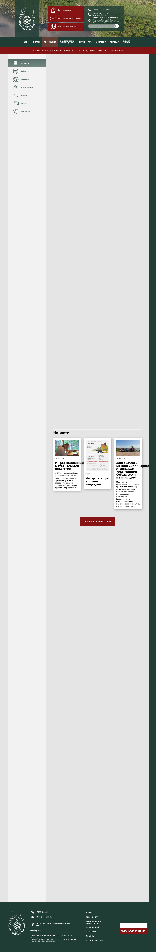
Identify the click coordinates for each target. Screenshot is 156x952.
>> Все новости (97, 521)
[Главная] (25, 42)
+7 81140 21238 (42, 912)
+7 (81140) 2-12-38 (101, 13)
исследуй (101, 42)
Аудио (24, 95)
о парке (36, 42)
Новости (25, 63)
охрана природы (94, 940)
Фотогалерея (27, 87)
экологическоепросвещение (68, 42)
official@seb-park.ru (44, 917)
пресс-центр (50, 42)
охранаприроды (127, 42)
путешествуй (85, 42)
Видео (24, 103)
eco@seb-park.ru (100, 15)
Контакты (25, 111)
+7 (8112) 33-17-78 (101, 9)
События (25, 71)
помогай (114, 42)
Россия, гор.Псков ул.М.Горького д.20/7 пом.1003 (53, 924)
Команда (25, 79)
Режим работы (40, 50)
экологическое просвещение (93, 922)
